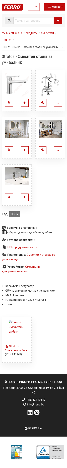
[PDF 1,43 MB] (17, 330)
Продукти (31, 33)
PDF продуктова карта (22, 247)
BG (33, 7)
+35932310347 (35, 400)
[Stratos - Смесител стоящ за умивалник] (17, 85)
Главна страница (12, 33)
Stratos (6, 40)
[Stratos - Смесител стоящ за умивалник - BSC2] (25, 103)
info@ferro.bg (35, 404)
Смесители (47, 33)
